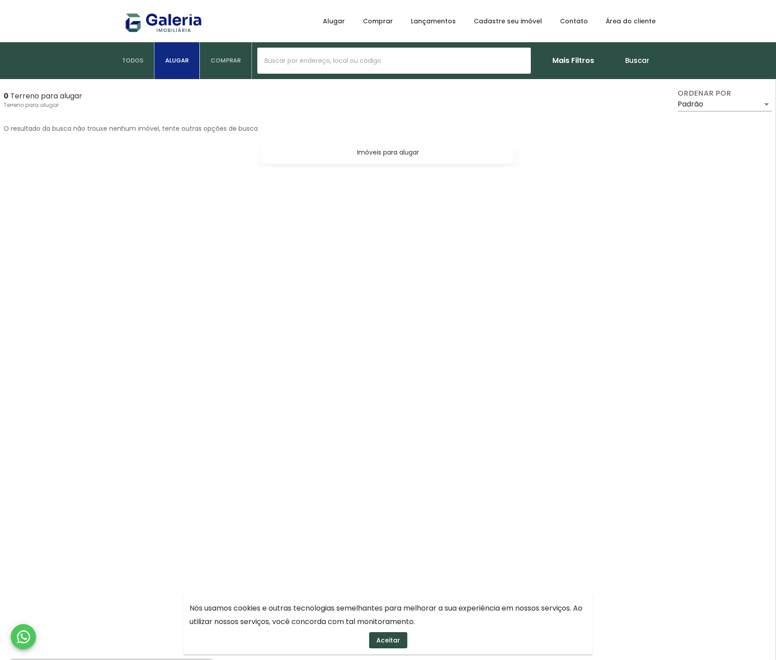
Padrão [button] (690, 104)
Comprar (378, 21)
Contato (574, 21)
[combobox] (394, 61)
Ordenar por (705, 93)
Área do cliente (631, 21)
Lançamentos (433, 21)
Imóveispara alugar (388, 152)
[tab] (132, 60)
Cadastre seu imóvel (508, 21)
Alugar (334, 21)
